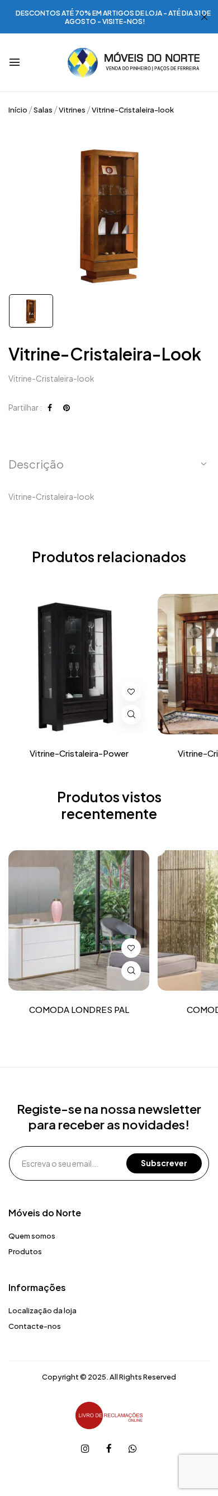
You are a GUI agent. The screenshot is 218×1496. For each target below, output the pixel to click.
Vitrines (72, 109)
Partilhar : (25, 407)
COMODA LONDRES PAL (79, 1010)
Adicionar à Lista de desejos (131, 691)
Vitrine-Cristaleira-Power (79, 753)
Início (17, 109)
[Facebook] (50, 407)
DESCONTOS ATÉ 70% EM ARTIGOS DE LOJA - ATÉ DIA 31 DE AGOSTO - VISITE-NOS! (113, 17)
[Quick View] (131, 714)
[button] (109, 464)
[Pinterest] (66, 407)
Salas (43, 109)
